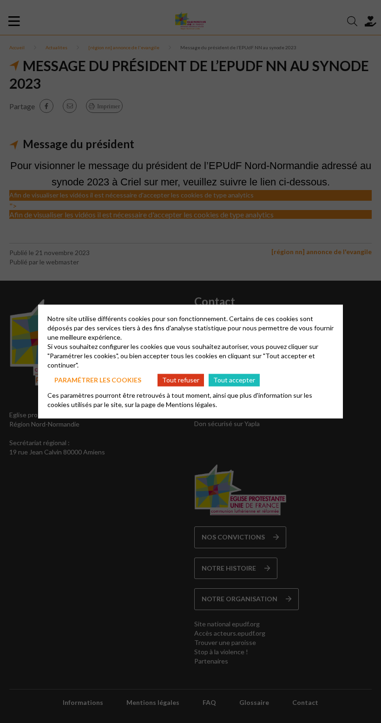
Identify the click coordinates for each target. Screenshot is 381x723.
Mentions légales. (191, 404)
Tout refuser (180, 380)
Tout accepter (234, 380)
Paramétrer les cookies (97, 380)
